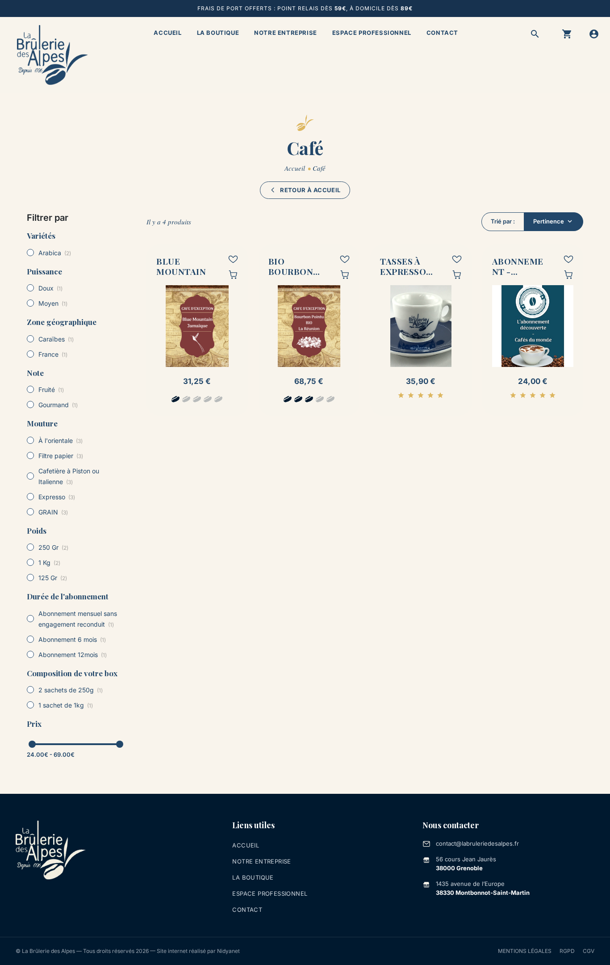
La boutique (218, 32)
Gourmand (58, 405)
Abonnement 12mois (72, 654)
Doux (50, 288)
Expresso (56, 497)
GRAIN (53, 512)
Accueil (167, 32)
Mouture (42, 423)
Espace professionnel (371, 32)
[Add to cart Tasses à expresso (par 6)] (457, 274)
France (52, 354)
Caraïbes (56, 339)
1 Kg (49, 562)
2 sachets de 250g (70, 690)
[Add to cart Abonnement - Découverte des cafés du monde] (568, 274)
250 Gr (53, 547)
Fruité (51, 389)
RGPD (567, 951)
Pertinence (548, 221)
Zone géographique (61, 322)
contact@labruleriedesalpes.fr (477, 843)
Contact (442, 32)
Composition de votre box (72, 673)
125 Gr (52, 578)
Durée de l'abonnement (68, 596)
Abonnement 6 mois (72, 639)
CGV (588, 951)
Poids (36, 530)
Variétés (41, 235)
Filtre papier (60, 455)
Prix (34, 724)
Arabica (54, 253)
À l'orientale (60, 440)
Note (35, 373)
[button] (535, 34)
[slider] (32, 744)
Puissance (44, 271)
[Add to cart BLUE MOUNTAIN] (233, 274)
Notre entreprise (285, 32)
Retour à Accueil (310, 190)
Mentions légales (525, 951)
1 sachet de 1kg (65, 705)
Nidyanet (228, 951)
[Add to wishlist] (233, 259)
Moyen (52, 303)
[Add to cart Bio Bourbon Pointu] (345, 274)
